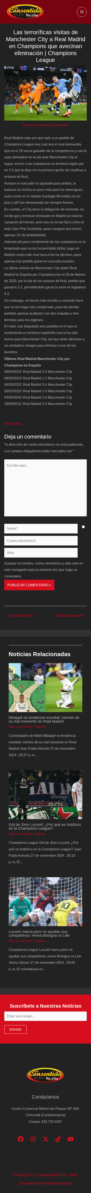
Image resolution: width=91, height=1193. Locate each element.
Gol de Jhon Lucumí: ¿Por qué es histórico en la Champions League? (45, 826)
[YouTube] (71, 1139)
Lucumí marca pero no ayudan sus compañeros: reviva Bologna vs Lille (39, 933)
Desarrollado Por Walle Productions (45, 1183)
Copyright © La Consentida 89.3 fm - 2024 (45, 1175)
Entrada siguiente (71, 615)
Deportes (61, 125)
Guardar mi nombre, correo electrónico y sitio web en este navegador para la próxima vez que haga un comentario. (43, 569)
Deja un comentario (37, 125)
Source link (12, 423)
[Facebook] (21, 1139)
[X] (46, 1139)
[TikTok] (58, 1139)
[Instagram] (33, 1139)
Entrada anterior (19, 615)
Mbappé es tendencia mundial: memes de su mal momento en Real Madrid (44, 719)
